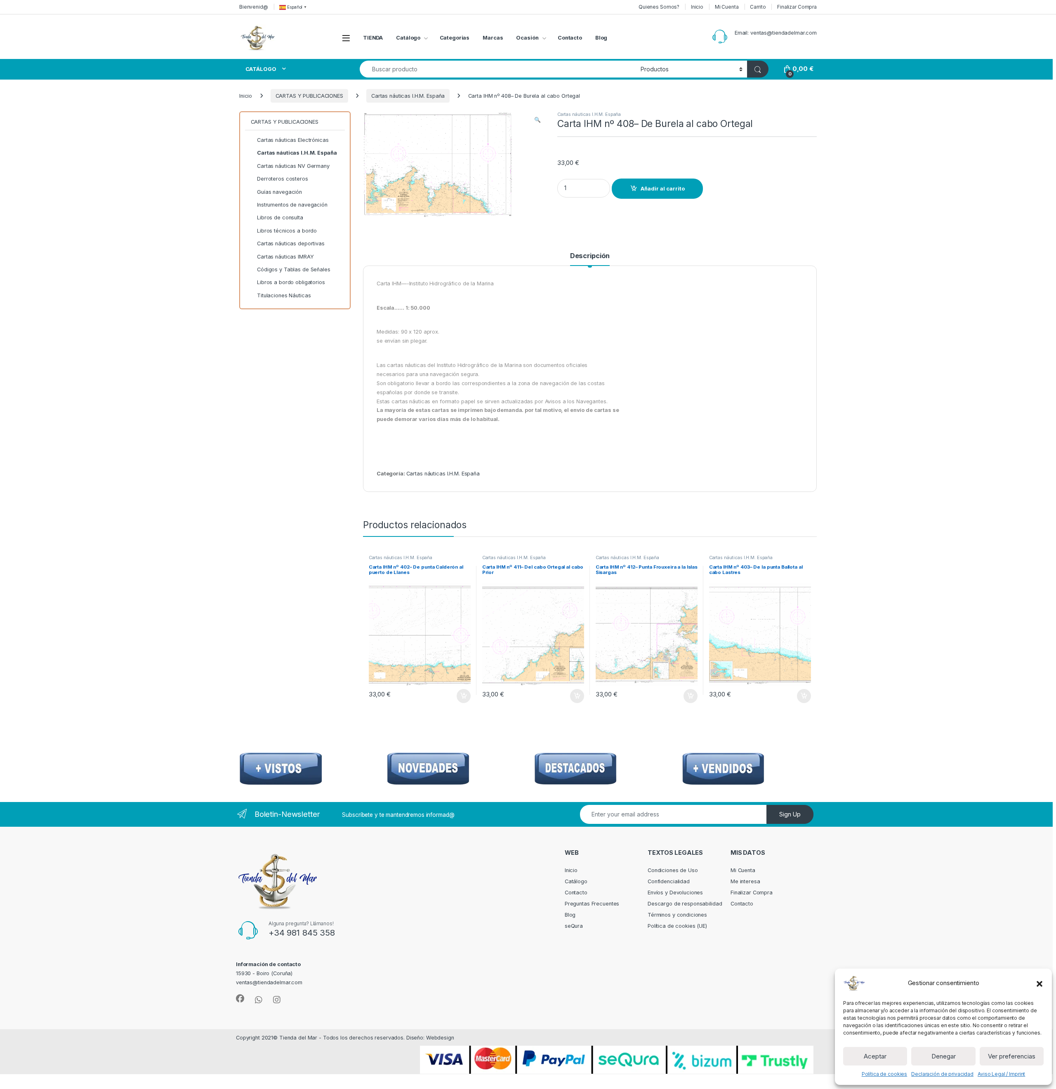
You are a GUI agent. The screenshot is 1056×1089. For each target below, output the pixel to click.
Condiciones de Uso (673, 870)
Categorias (455, 38)
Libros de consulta (280, 217)
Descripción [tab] (590, 256)
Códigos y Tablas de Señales (293, 269)
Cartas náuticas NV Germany (293, 166)
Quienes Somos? (659, 7)
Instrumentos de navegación (292, 205)
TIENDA (373, 38)
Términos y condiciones (677, 915)
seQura (574, 926)
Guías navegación (279, 192)
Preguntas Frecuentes (592, 904)
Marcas (493, 38)
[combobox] (498, 69)
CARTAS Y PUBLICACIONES (309, 96)
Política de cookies (885, 1074)
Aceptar (875, 1056)
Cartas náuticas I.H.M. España (408, 96)
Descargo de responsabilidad (685, 904)
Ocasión (527, 38)
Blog (601, 38)
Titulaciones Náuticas (284, 295)
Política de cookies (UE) (677, 926)
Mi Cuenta (727, 7)
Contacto (570, 38)
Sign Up (790, 814)
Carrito (758, 7)
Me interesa (745, 881)
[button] (1039, 983)
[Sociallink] (240, 999)
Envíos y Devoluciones (675, 892)
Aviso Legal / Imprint (1001, 1074)
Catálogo (408, 38)
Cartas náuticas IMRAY (285, 257)
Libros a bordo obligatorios (291, 282)
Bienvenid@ (253, 7)
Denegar (943, 1056)
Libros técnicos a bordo (287, 231)
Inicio (697, 7)
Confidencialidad (669, 881)
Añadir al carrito (663, 189)
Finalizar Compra (797, 7)
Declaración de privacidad (942, 1074)
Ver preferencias (1011, 1056)
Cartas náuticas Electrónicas (292, 140)
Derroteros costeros (282, 179)
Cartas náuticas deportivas (291, 243)
